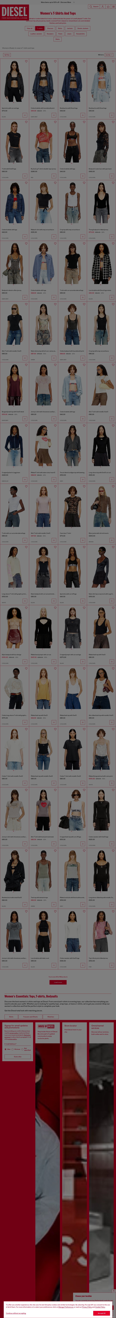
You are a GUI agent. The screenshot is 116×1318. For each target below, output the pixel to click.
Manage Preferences (66, 1307)
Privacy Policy (87, 1307)
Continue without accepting (16, 1313)
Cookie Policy (100, 1307)
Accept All (101, 1313)
